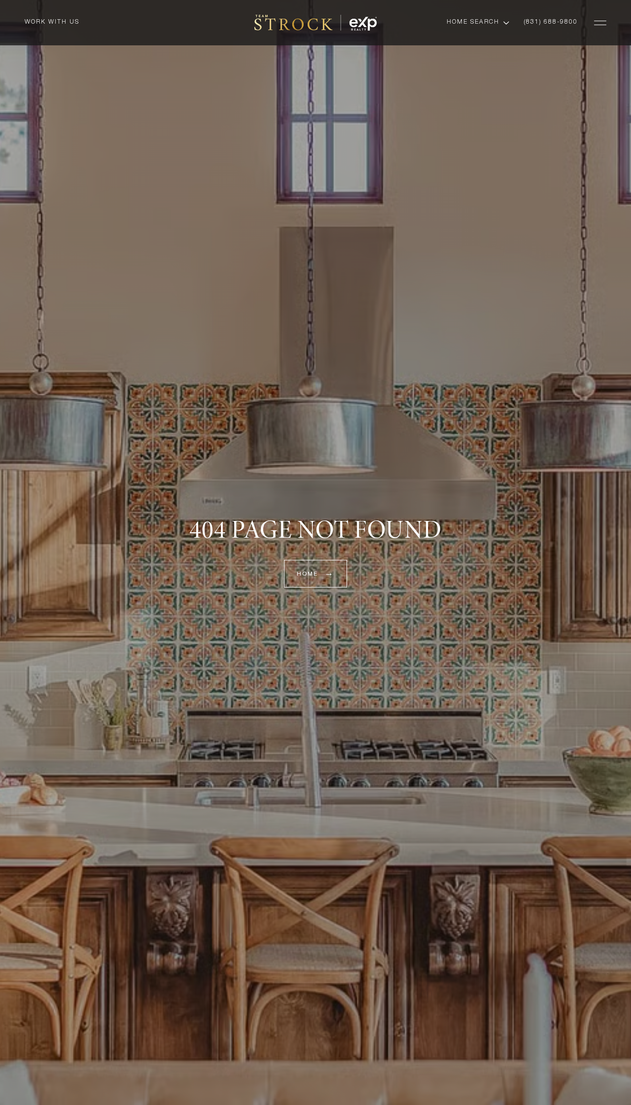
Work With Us (52, 22)
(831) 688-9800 (551, 22)
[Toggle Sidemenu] (600, 23)
